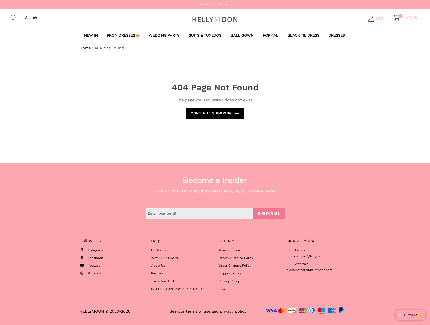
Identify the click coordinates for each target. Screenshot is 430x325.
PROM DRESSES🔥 (123, 35)
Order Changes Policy (235, 265)
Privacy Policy (229, 281)
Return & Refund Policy (236, 257)
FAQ (222, 288)
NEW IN (91, 35)
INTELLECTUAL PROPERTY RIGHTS (178, 288)
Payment (157, 273)
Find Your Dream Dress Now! (215, 4)
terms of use (198, 311)
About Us (158, 265)
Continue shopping (211, 113)
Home (85, 48)
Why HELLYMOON (164, 257)
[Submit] (13, 15)
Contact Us (159, 250)
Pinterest (94, 273)
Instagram (95, 250)
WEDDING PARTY (164, 35)
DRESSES (336, 35)
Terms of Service (231, 250)
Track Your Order (164, 281)
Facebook (95, 257)
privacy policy (233, 311)
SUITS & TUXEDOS (205, 35)
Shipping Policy (230, 273)
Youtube (93, 265)
